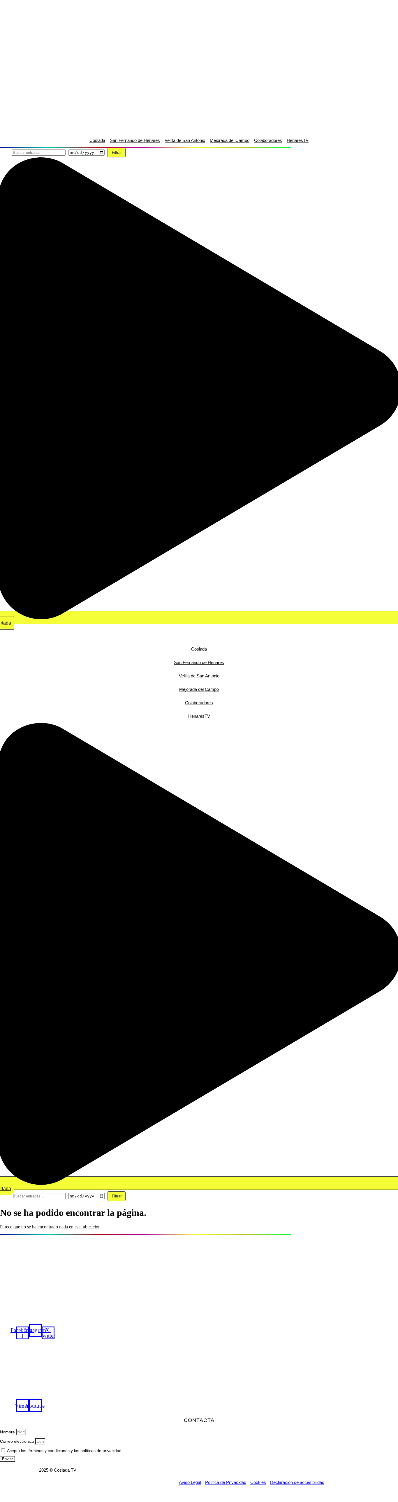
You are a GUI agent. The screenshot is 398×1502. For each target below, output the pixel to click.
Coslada (97, 140)
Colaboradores (268, 140)
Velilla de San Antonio (185, 140)
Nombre (8, 1432)
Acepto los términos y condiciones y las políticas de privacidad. (65, 1450)
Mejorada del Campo (229, 140)
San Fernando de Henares (135, 140)
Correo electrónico (17, 1441)
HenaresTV (298, 140)
